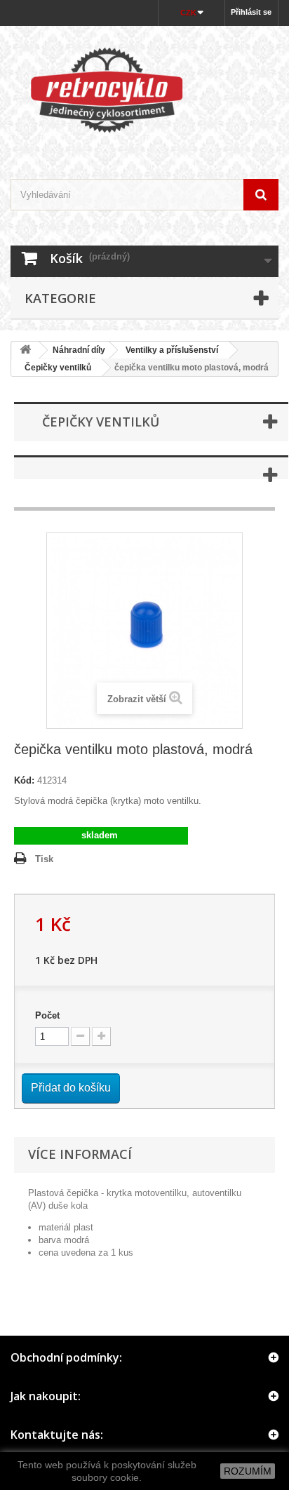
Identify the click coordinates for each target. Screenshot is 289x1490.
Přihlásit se (251, 12)
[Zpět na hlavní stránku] (25, 350)
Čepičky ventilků (53, 367)
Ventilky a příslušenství (172, 350)
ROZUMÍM (247, 1471)
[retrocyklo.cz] (144, 90)
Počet (47, 1015)
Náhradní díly (79, 350)
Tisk (44, 859)
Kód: (24, 780)
